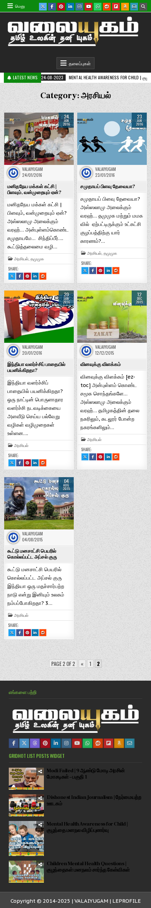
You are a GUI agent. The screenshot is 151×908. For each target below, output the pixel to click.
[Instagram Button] (79, 7)
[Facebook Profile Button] (14, 743)
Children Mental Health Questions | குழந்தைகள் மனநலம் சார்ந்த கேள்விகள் (88, 866)
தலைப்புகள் (80, 63)
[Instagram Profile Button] (66, 743)
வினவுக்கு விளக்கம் (100, 364)
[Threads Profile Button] (35, 743)
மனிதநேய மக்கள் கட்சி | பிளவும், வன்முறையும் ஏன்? (34, 189)
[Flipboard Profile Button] (108, 743)
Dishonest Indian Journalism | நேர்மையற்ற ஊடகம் (94, 800)
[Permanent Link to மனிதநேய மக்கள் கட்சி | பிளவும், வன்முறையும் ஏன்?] (39, 138)
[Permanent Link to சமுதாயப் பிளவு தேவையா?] (112, 138)
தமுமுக (37, 258)
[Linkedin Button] (70, 7)
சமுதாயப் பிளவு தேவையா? (107, 186)
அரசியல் (21, 258)
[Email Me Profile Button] (129, 743)
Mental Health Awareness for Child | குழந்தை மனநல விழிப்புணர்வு (87, 827)
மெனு (20, 6)
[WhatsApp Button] (97, 7)
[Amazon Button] (125, 7)
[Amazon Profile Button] (119, 743)
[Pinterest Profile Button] (45, 743)
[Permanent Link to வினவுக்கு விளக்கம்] (112, 316)
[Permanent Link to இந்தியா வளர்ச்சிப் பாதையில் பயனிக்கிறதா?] (39, 316)
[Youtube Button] (88, 7)
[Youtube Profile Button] (77, 743)
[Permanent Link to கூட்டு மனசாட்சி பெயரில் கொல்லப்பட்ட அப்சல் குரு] (39, 503)
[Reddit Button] (107, 7)
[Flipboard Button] (116, 7)
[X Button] (43, 7)
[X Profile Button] (24, 743)
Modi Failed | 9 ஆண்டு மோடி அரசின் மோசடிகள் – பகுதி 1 (86, 773)
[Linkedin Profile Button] (56, 743)
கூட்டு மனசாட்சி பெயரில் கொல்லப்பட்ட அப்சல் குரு (32, 554)
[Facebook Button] (52, 7)
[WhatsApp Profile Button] (87, 743)
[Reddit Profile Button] (98, 743)
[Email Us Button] (134, 7)
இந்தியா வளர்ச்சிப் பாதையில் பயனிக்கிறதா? (36, 367)
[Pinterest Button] (61, 7)
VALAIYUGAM (32, 169)
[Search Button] (143, 7)
